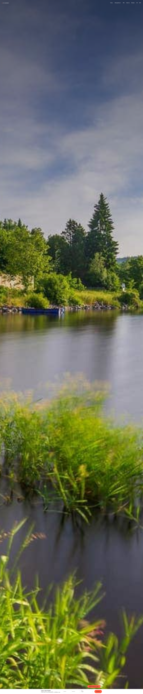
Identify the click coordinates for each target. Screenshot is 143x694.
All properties (118, 2)
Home (111, 2)
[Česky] (132, 2)
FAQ (123, 2)
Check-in (128, 2)
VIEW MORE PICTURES (95, 686)
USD (140, 2)
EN (137, 2)
